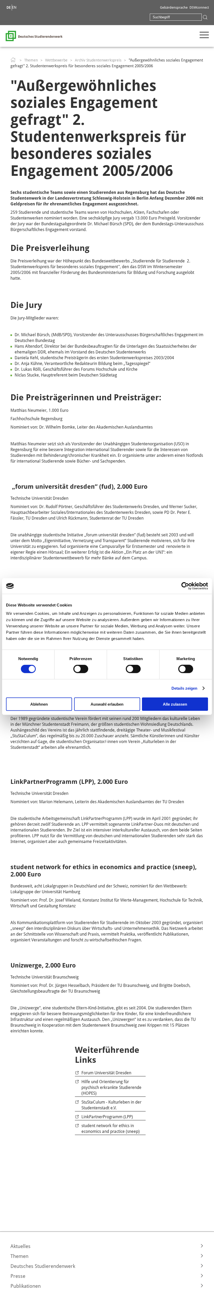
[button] (107, 1246)
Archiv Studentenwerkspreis (98, 60)
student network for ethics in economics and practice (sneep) (110, 1128)
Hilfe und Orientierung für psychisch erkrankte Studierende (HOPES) (111, 1087)
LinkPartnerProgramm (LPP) (107, 1116)
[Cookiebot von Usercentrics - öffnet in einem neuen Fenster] (185, 586)
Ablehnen (39, 704)
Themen (31, 60)
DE (9, 7)
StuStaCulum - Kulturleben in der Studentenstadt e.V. (111, 1105)
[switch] (80, 669)
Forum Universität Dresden (106, 1072)
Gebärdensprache (174, 7)
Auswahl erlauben (107, 704)
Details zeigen (184, 688)
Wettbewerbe (56, 60)
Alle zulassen (175, 704)
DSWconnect (199, 7)
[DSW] (34, 35)
